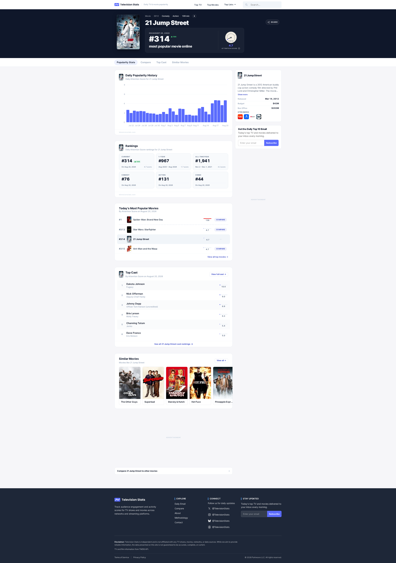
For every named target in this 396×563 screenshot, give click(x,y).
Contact (179, 522)
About (178, 513)
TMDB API (143, 549)
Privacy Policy (139, 557)
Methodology (181, 517)
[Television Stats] (126, 4)
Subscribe (271, 143)
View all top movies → (217, 257)
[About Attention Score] (239, 48)
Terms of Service (121, 557)
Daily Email (180, 503)
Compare (179, 508)
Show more (243, 94)
